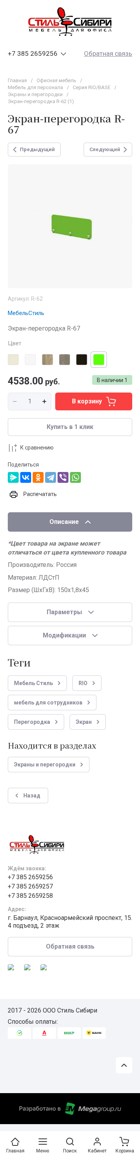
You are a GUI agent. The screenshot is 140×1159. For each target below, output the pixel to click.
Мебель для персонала (35, 87)
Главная (17, 80)
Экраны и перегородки (35, 94)
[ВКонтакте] (25, 477)
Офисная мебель (56, 80)
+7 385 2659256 (33, 53)
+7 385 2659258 (30, 895)
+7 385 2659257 (30, 886)
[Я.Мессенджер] (13, 477)
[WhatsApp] (75, 477)
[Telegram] (50, 477)
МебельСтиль (26, 313)
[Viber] (63, 477)
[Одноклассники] (38, 477)
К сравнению (37, 447)
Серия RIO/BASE (91, 87)
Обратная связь (108, 53)
